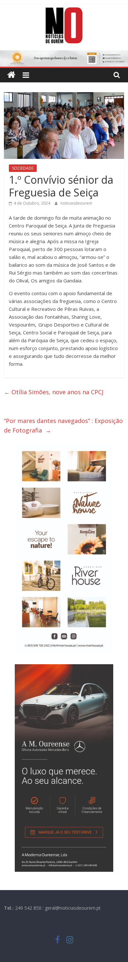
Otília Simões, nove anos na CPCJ (54, 392)
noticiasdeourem (76, 203)
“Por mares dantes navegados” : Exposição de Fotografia (63, 425)
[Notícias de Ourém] (11, 75)
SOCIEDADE (22, 168)
